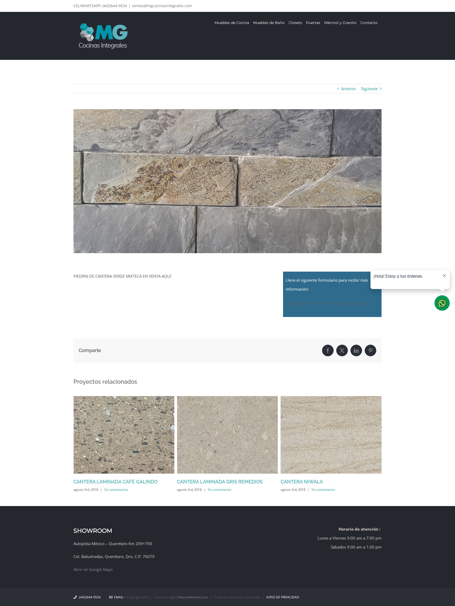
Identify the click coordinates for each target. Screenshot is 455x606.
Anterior (348, 88)
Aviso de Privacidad (282, 597)
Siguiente (369, 88)
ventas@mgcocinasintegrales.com (162, 5)
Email (117, 597)
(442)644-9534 (89, 597)
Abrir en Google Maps (93, 569)
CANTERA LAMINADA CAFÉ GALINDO (115, 481)
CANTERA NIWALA (302, 481)
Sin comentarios (116, 489)
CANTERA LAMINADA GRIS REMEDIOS (220, 481)
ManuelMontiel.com (193, 597)
